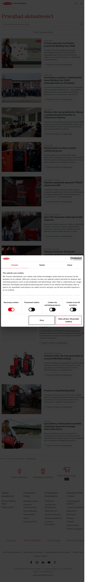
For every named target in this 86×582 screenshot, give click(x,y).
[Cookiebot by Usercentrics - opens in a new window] (72, 258)
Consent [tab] (14, 265)
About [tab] (69, 265)
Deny (42, 320)
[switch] (32, 309)
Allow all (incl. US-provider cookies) (68, 320)
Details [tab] (42, 265)
